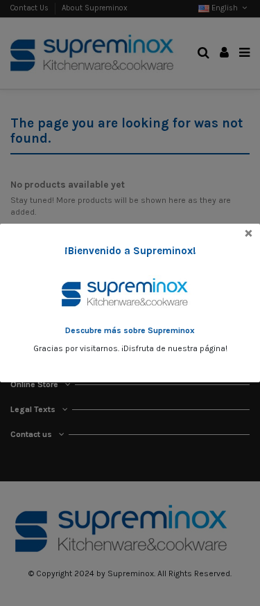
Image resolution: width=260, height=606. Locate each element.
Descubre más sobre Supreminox (130, 330)
